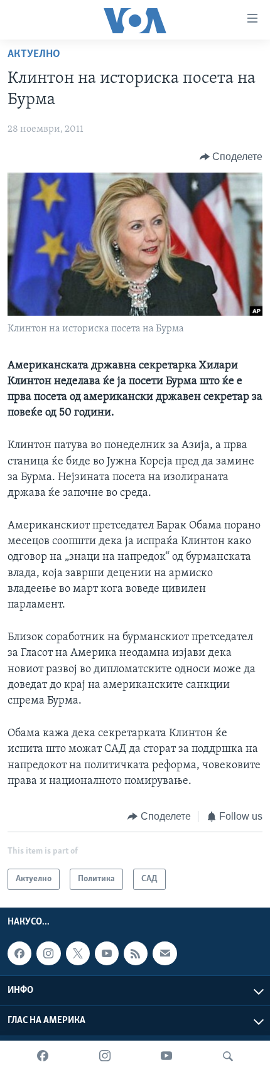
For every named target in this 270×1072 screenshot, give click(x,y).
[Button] (231, 157)
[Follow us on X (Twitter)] (78, 953)
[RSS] (136, 953)
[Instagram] (104, 1056)
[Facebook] (42, 1056)
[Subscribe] (164, 953)
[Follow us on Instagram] (48, 953)
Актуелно (34, 54)
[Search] (228, 1056)
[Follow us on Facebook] (19, 953)
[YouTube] (166, 1056)
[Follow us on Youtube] (107, 953)
